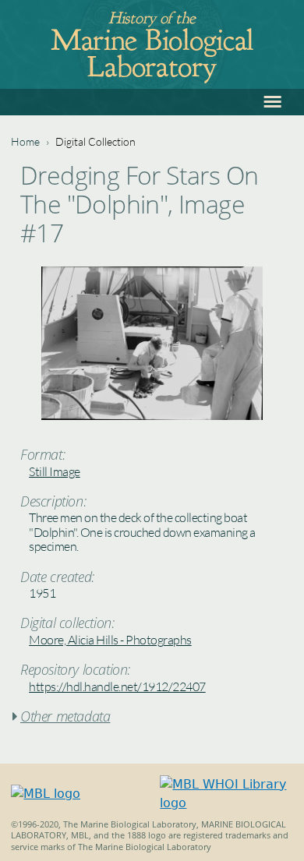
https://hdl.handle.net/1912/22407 (117, 686)
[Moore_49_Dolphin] (152, 415)
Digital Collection (95, 141)
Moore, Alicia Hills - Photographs (110, 640)
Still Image (54, 471)
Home (25, 141)
